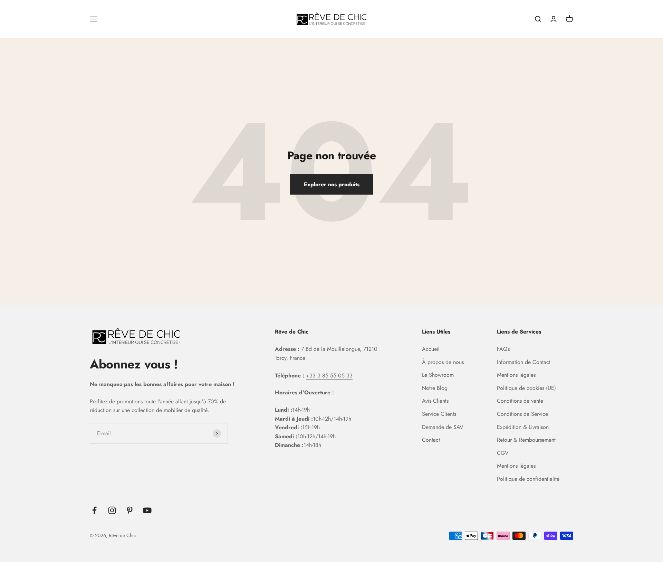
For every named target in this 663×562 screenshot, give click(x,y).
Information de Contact (523, 362)
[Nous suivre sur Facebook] (94, 510)
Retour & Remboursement (526, 440)
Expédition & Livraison (523, 427)
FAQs (503, 349)
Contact (431, 440)
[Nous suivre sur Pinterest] (129, 510)
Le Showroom (438, 375)
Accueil (431, 349)
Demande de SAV (442, 427)
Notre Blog (435, 388)
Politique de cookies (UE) (526, 388)
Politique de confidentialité (528, 479)
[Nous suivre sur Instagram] (112, 510)
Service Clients (439, 414)
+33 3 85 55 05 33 (329, 376)
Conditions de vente (520, 401)
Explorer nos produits (331, 184)
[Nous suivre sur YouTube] (147, 510)
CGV (503, 453)
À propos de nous (443, 362)
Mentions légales (516, 375)
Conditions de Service (522, 414)
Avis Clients (435, 401)
